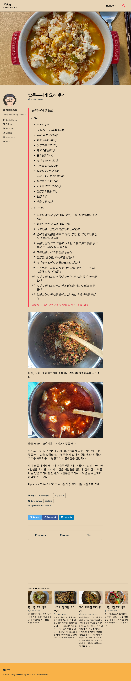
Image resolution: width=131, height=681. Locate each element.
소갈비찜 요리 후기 (115, 607)
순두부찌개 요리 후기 (47, 94)
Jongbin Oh (10, 109)
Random (111, 5)
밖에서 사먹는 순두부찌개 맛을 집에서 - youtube (59, 304)
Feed (7, 670)
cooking (48, 501)
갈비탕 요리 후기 (37, 607)
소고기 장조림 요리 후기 (64, 609)
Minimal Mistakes (41, 675)
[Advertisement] (78, 565)
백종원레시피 (45, 495)
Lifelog (10, 5)
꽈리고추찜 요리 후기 (90, 609)
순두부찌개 (59, 495)
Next (90, 535)
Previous (40, 535)
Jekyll (29, 675)
